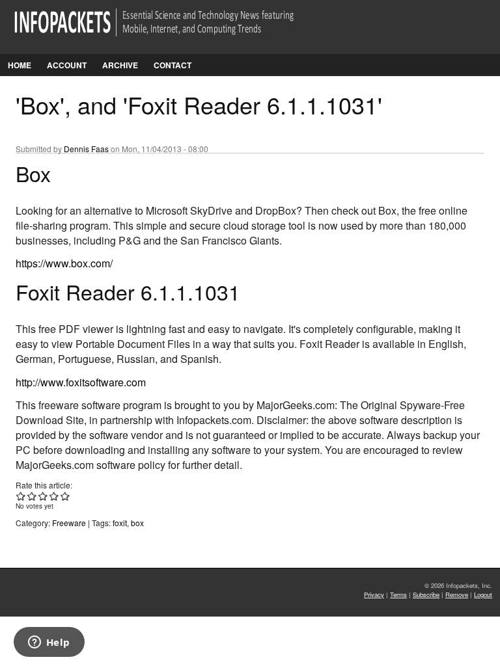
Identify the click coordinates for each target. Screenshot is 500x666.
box (137, 522)
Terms (398, 594)
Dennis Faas (86, 148)
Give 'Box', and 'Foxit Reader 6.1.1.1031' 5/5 (65, 496)
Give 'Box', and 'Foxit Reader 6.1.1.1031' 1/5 (21, 496)
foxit (120, 522)
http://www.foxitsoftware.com (81, 382)
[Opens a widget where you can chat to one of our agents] (49, 643)
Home (19, 65)
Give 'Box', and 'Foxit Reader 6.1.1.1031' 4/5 (54, 496)
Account (67, 65)
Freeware (69, 522)
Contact (172, 65)
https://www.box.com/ (64, 263)
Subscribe (426, 594)
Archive (120, 65)
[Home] (172, 30)
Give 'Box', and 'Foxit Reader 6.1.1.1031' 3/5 (43, 496)
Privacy (374, 594)
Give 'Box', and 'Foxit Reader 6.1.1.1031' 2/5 (32, 496)
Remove (456, 594)
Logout (483, 594)
